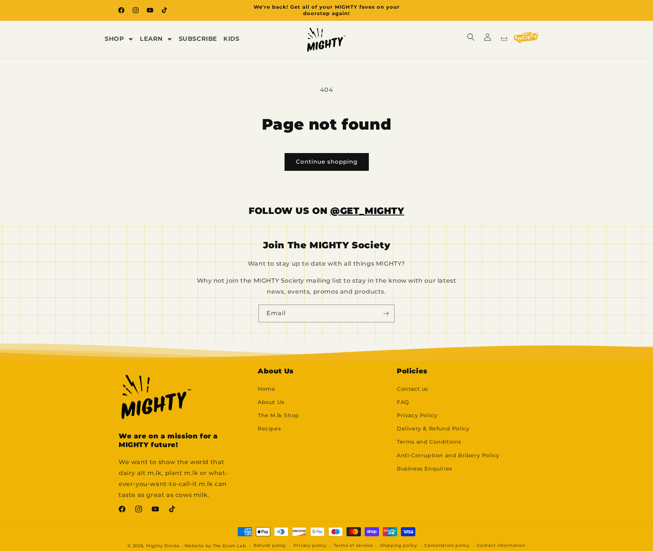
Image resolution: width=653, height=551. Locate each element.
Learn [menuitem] (151, 38)
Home (266, 388)
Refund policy (270, 545)
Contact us (412, 388)
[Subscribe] (386, 313)
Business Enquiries (424, 468)
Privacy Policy (417, 415)
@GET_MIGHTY (367, 210)
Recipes (269, 428)
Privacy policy (310, 545)
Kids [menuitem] (231, 38)
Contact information (501, 545)
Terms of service (353, 545)
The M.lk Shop (278, 415)
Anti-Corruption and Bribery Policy (448, 455)
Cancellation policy (446, 545)
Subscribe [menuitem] (198, 38)
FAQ (403, 402)
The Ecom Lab (229, 545)
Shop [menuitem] (114, 38)
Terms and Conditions (429, 441)
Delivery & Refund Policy (433, 428)
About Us (271, 402)
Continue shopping (326, 161)
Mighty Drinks (163, 545)
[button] (471, 37)
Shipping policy (398, 545)
